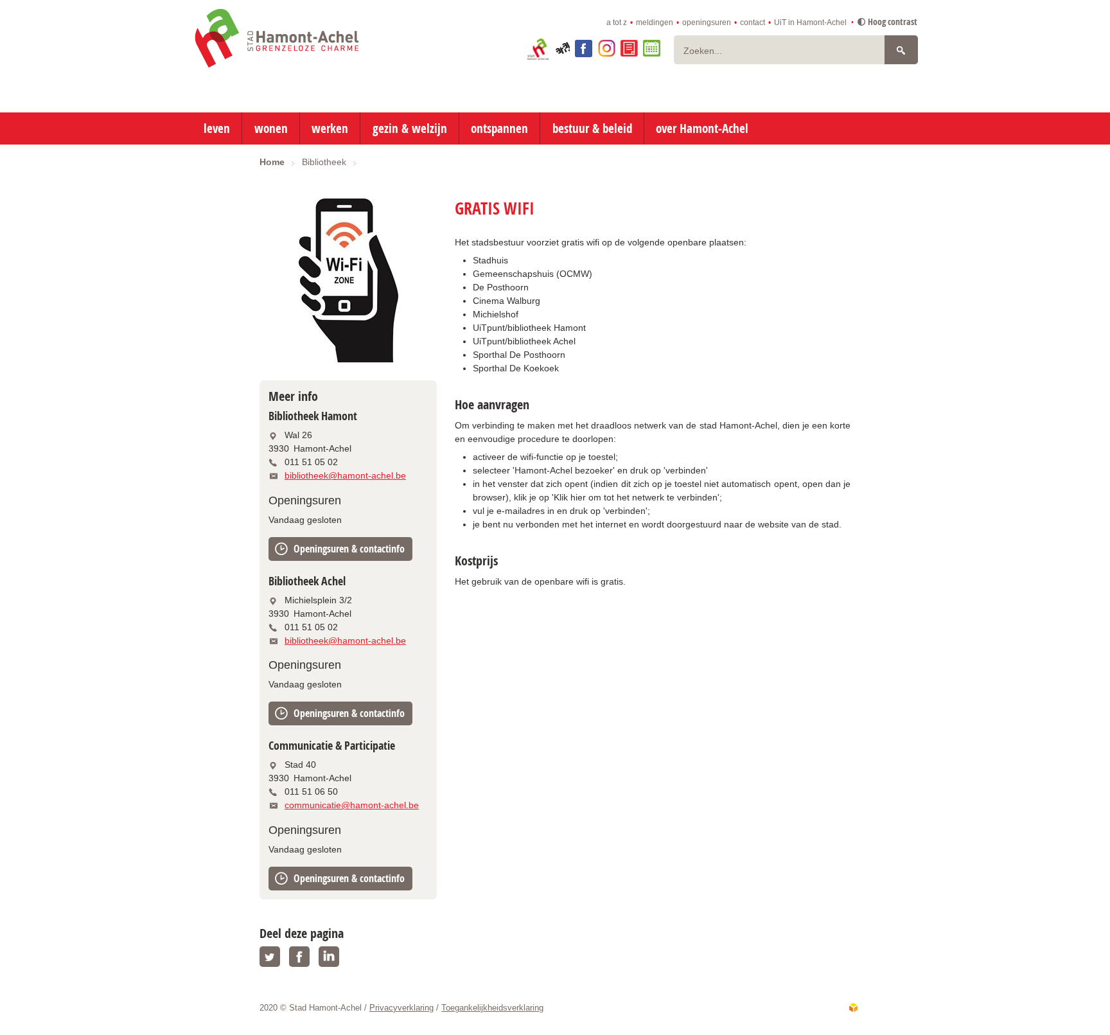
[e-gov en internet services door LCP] (853, 1007)
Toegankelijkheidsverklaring (492, 1008)
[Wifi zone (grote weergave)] (348, 280)
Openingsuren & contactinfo (349, 549)
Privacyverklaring (401, 1008)
